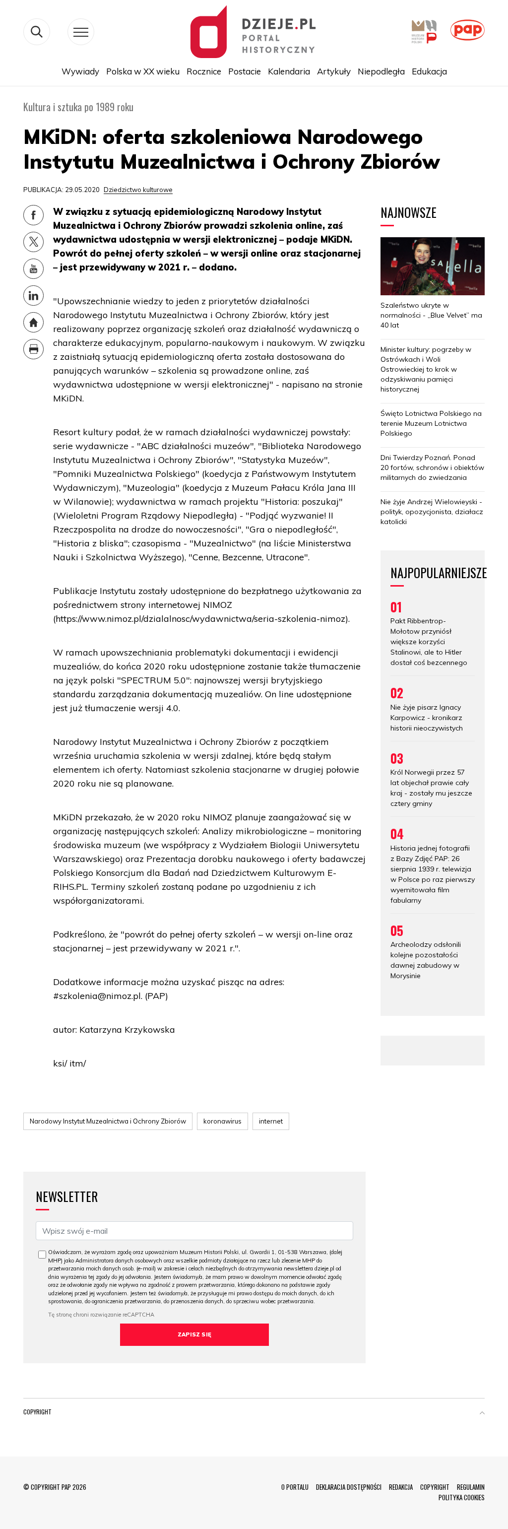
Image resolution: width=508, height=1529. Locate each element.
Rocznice (204, 71)
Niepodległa (381, 71)
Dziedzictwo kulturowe (138, 190)
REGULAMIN (471, 1487)
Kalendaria (289, 71)
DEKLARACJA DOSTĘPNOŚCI (348, 1487)
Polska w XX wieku (143, 71)
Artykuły (334, 71)
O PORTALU (295, 1487)
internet (271, 1121)
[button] (482, 1413)
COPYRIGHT (434, 1487)
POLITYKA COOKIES (462, 1497)
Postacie (244, 71)
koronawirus (222, 1121)
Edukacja (429, 71)
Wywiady (80, 71)
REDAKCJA (401, 1487)
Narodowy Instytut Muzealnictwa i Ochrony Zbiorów (108, 1121)
